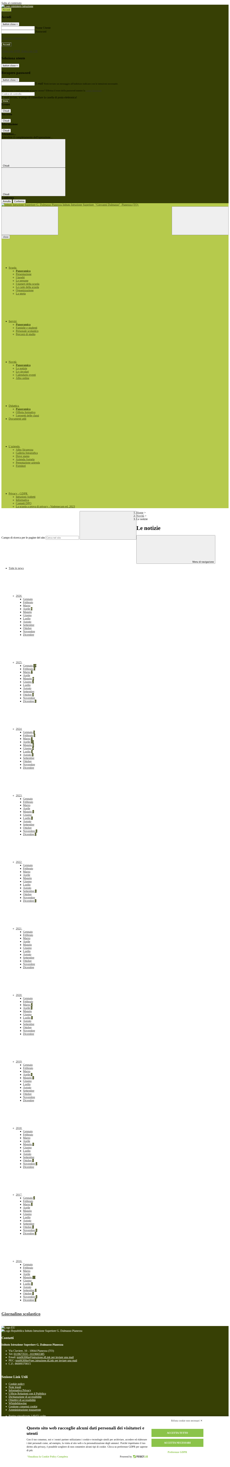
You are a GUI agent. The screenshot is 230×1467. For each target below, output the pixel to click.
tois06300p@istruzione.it (45, 1357)
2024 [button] (19, 728)
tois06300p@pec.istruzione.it (46, 1360)
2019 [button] (19, 1061)
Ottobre (27, 628)
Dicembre (28, 634)
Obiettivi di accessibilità (22, 1400)
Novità (140, 515)
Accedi (6, 9)
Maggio (27, 612)
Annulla (7, 201)
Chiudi (6, 111)
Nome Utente (43, 27)
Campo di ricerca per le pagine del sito (23, 537)
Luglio (27, 618)
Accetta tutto (177, 1433)
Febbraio (28, 602)
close (5, 237)
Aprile (27, 608)
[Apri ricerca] (200, 220)
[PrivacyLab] (140, 1457)
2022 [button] (19, 862)
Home (139, 512)
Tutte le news (16, 568)
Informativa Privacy (20, 1390)
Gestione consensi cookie (23, 1406)
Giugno (27, 615)
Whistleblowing (18, 1403)
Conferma (19, 201)
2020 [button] (19, 995)
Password (40, 31)
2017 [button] (19, 1194)
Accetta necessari (177, 1442)
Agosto (27, 621)
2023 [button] (19, 795)
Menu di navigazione (203, 562)
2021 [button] (19, 928)
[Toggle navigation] (29, 220)
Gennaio (28, 599)
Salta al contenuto (11, 2)
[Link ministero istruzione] (17, 6)
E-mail (39, 83)
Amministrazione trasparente (25, 1409)
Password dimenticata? (14, 38)
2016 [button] (19, 1261)
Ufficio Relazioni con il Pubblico (27, 1393)
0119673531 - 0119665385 (29, 1354)
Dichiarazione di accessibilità (25, 1396)
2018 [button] (19, 1128)
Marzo (26, 605)
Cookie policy (17, 1383)
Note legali (15, 1387)
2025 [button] (19, 662)
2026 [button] (19, 595)
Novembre (29, 631)
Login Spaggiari (94, 90)
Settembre (28, 625)
